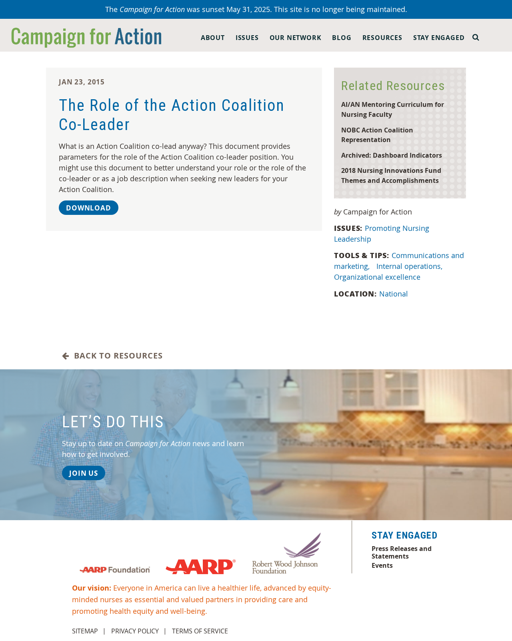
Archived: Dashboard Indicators (391, 155)
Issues (247, 37)
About (213, 37)
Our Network (296, 37)
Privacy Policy (135, 631)
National (393, 293)
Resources (382, 37)
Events (382, 565)
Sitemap (85, 631)
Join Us (83, 473)
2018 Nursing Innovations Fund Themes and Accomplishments (391, 175)
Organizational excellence (377, 277)
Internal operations (409, 266)
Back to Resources (116, 356)
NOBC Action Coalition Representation (377, 134)
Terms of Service (200, 631)
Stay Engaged (439, 37)
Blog (341, 37)
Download (88, 207)
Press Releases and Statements (402, 552)
